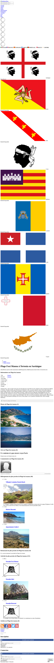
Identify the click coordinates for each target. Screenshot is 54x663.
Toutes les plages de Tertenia (9, 400)
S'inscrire (11, 661)
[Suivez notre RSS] (2, 627)
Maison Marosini (11, 509)
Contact (2, 631)
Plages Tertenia (6, 362)
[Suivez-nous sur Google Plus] (10, 627)
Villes (2, 7)
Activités (2, 13)
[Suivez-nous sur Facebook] (6, 627)
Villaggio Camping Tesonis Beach (15, 482)
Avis (2, 14)
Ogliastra (9, 376)
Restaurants (3, 11)
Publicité (2, 629)
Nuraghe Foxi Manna (12, 561)
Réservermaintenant (50, 660)
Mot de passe (3, 644)
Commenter (47, 473)
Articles (2, 6)
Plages (2, 9)
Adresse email (4, 643)
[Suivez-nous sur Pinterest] (17, 627)
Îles (1, 15)
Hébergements (4, 10)
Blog (2, 16)
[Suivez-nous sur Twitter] (13, 627)
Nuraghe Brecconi (11, 603)
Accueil (2, 5)
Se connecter (9, 647)
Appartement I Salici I (12, 527)
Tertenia (9, 375)
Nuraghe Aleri (10, 579)
